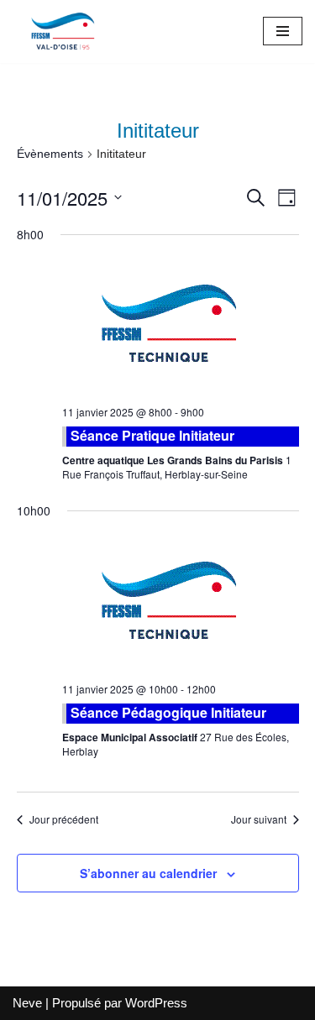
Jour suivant (258, 819)
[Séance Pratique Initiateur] (180, 326)
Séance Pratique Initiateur (152, 435)
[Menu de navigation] (282, 31)
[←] (63, 31)
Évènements (50, 153)
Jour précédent (63, 819)
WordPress (156, 1003)
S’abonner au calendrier (148, 873)
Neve (27, 1003)
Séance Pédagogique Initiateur (168, 712)
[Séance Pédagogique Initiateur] (180, 603)
